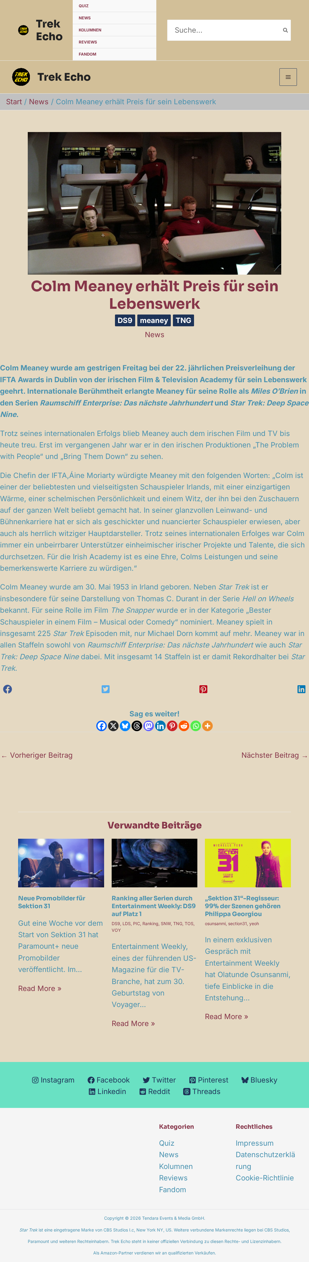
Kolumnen (90, 29)
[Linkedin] (160, 726)
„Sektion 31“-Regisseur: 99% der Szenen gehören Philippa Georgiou (243, 906)
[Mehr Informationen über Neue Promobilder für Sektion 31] (61, 862)
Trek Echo (49, 30)
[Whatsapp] (195, 726)
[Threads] (137, 726)
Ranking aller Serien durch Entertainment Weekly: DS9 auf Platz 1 (154, 906)
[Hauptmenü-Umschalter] (288, 77)
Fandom (87, 54)
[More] (207, 726)
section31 (237, 923)
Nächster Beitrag (274, 755)
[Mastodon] (148, 726)
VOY (116, 930)
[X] (113, 726)
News (85, 17)
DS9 (125, 320)
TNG (183, 320)
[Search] (286, 30)
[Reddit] (184, 726)
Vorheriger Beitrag (37, 755)
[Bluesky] (125, 726)
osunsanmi (215, 923)
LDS (127, 923)
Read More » (40, 988)
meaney (154, 320)
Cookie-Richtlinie (265, 1177)
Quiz (84, 5)
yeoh (254, 923)
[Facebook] (101, 726)
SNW (166, 923)
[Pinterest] (172, 726)
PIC (136, 923)
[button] (7, 689)
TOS (189, 923)
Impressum (255, 1143)
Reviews (88, 42)
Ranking (150, 923)
